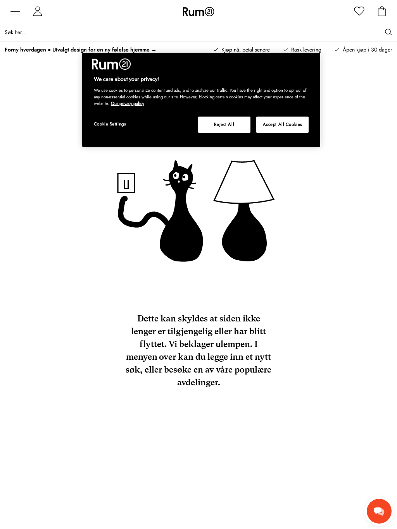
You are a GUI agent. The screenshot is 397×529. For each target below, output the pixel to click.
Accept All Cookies (282, 124)
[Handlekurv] (382, 11)
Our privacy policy (127, 103)
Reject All (224, 124)
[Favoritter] (359, 11)
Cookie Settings (110, 124)
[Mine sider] (37, 11)
